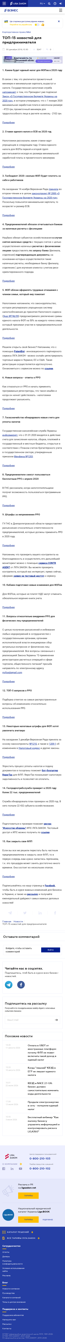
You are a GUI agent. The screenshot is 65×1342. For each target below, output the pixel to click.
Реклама (6, 1275)
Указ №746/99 (10, 316)
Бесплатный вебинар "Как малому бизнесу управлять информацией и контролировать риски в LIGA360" (43, 1124)
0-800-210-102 (40, 1168)
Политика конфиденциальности (12, 1262)
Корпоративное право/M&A (16, 32)
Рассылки (6, 1324)
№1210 (33, 743)
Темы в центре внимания (14, 1302)
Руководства (8, 1293)
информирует (10, 435)
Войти (51, 950)
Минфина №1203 (23, 456)
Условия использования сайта (13, 1269)
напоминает (9, 92)
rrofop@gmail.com (12, 672)
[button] (4, 3)
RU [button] (41, 3)
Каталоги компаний (11, 1297)
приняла (53, 189)
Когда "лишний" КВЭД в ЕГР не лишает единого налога (42, 1071)
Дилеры (6, 1256)
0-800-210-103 (40, 1158)
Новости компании (11, 1289)
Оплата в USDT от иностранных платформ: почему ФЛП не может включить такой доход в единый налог (42, 1052)
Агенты (5, 1252)
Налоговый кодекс (29, 748)
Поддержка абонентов (13, 1315)
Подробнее (8, 122)
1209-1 (52, 743)
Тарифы (28, 1196)
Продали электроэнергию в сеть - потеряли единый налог (43, 1105)
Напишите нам (9, 1320)
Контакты (6, 1328)
